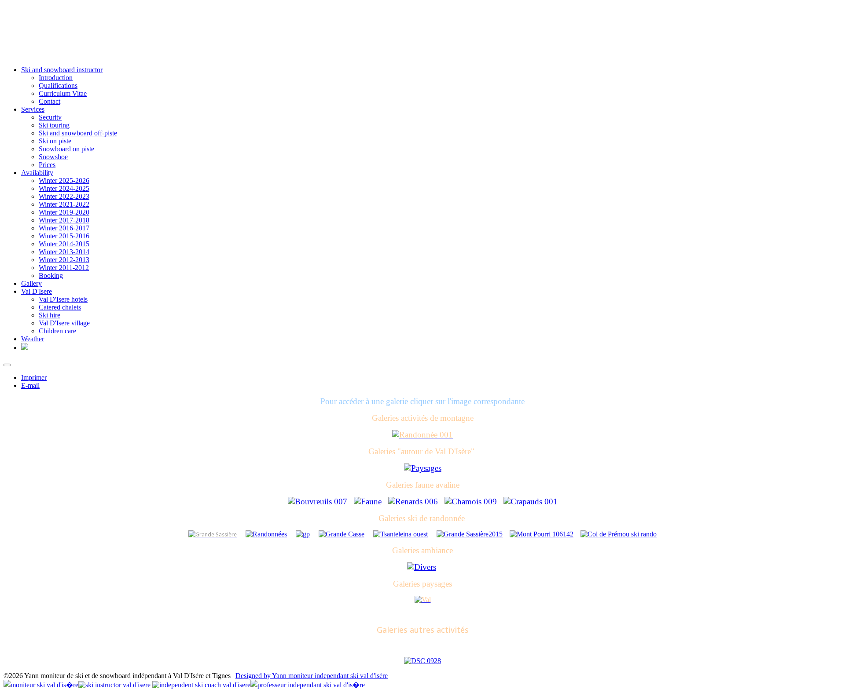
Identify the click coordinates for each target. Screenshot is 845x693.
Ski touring (54, 125)
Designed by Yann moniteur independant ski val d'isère (311, 675)
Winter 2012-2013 (64, 259)
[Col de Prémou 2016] (618, 534)
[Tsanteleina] (400, 534)
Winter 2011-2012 (64, 267)
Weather (32, 339)
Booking (51, 275)
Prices (47, 164)
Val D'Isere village (64, 323)
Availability (37, 172)
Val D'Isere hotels (63, 299)
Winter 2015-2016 (64, 236)
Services (32, 109)
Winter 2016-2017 (64, 228)
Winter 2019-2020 (64, 212)
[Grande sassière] (212, 534)
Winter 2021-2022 (64, 204)
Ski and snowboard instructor (62, 69)
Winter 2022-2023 (64, 196)
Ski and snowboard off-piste (78, 133)
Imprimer (34, 377)
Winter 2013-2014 (64, 251)
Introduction (56, 77)
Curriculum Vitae (63, 93)
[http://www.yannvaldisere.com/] (24, 347)
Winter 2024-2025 (64, 188)
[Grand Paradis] (303, 534)
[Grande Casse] (341, 534)
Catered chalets (60, 307)
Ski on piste (55, 141)
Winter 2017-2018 (64, 220)
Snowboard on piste (66, 149)
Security (50, 117)
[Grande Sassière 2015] (470, 534)
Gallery (31, 283)
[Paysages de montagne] (423, 599)
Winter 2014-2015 (64, 244)
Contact (49, 101)
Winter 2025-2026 (64, 180)
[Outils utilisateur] (7, 365)
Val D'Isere (36, 291)
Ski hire (49, 315)
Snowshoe (53, 156)
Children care (57, 331)
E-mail (30, 385)
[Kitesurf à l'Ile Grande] (422, 660)
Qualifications (58, 85)
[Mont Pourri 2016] (541, 534)
